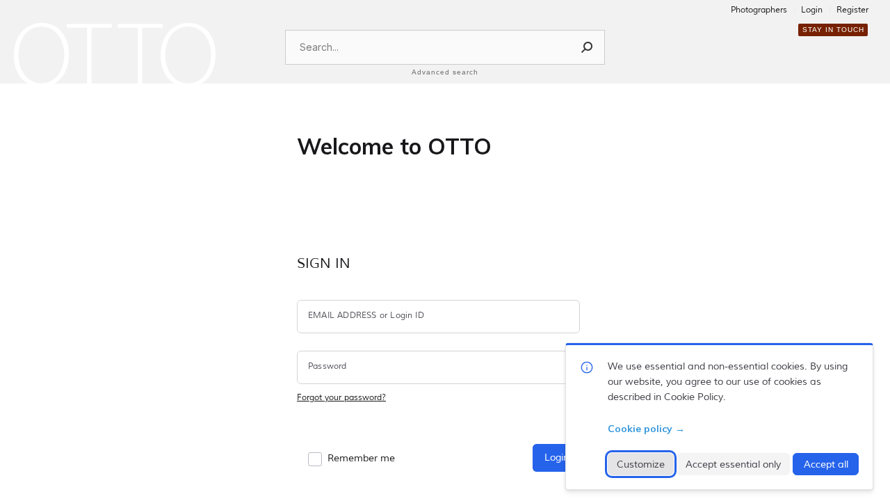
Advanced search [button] (445, 72)
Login (812, 10)
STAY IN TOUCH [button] (833, 29)
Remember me (361, 458)
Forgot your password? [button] (341, 397)
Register (852, 10)
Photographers (759, 10)
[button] (587, 47)
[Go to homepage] (115, 55)
